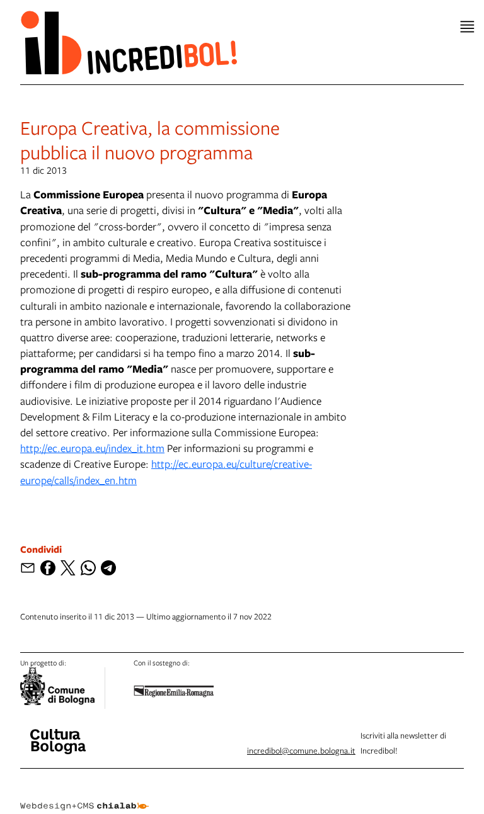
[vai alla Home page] (128, 42)
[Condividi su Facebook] (47, 567)
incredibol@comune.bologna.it (301, 750)
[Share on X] (68, 567)
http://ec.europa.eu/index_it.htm (92, 448)
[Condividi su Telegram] (108, 567)
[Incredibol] (58, 733)
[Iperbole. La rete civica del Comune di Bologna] (62, 688)
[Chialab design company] (84, 796)
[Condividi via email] (27, 567)
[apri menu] (467, 26)
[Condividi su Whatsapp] (88, 567)
